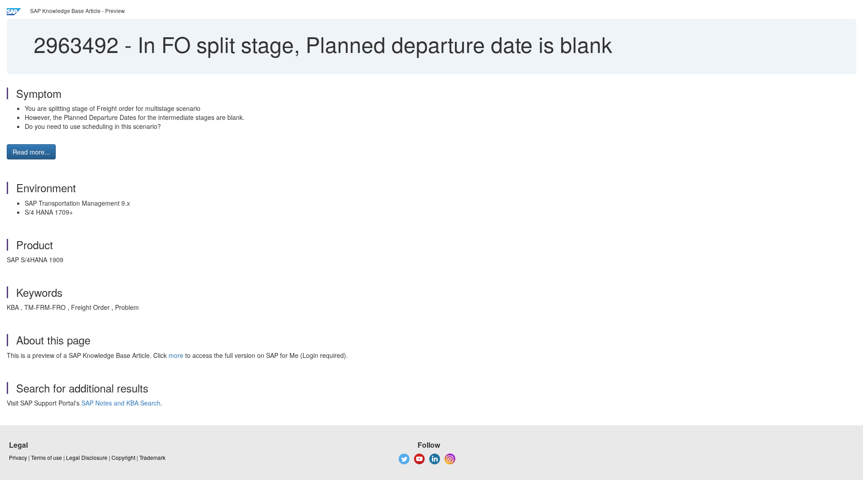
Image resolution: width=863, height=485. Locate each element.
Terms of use (46, 457)
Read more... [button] (31, 151)
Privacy (18, 457)
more (176, 355)
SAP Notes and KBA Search (120, 402)
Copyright (123, 457)
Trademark (152, 457)
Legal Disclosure (86, 457)
